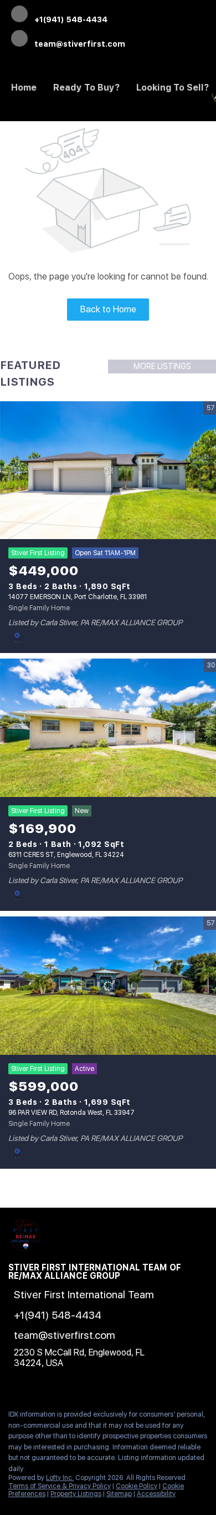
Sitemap (119, 1494)
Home (24, 87)
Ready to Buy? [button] (86, 87)
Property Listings (75, 1494)
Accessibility (156, 1494)
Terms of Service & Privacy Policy (59, 1486)
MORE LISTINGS (162, 366)
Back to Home (108, 309)
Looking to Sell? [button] (172, 87)
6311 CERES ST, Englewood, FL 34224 (66, 855)
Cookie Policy (136, 1486)
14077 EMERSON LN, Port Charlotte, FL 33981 (77, 597)
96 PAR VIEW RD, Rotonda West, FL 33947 (71, 1113)
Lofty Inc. (60, 1478)
